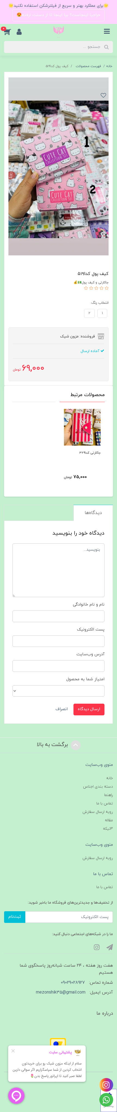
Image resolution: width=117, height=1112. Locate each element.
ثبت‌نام (14, 917)
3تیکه (108, 828)
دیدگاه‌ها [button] (93, 513)
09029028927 (73, 983)
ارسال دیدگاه (89, 709)
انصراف (62, 709)
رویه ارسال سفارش (97, 812)
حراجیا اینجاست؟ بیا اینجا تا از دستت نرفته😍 (58, 15)
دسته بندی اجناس (98, 786)
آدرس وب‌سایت (90, 654)
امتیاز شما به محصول (85, 679)
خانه (109, 778)
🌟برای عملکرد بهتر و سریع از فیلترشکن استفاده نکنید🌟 (58, 6)
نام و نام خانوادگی (88, 604)
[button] (10, 32)
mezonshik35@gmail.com (60, 992)
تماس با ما (104, 803)
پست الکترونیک (90, 629)
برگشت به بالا (53, 744)
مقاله (109, 820)
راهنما (108, 795)
